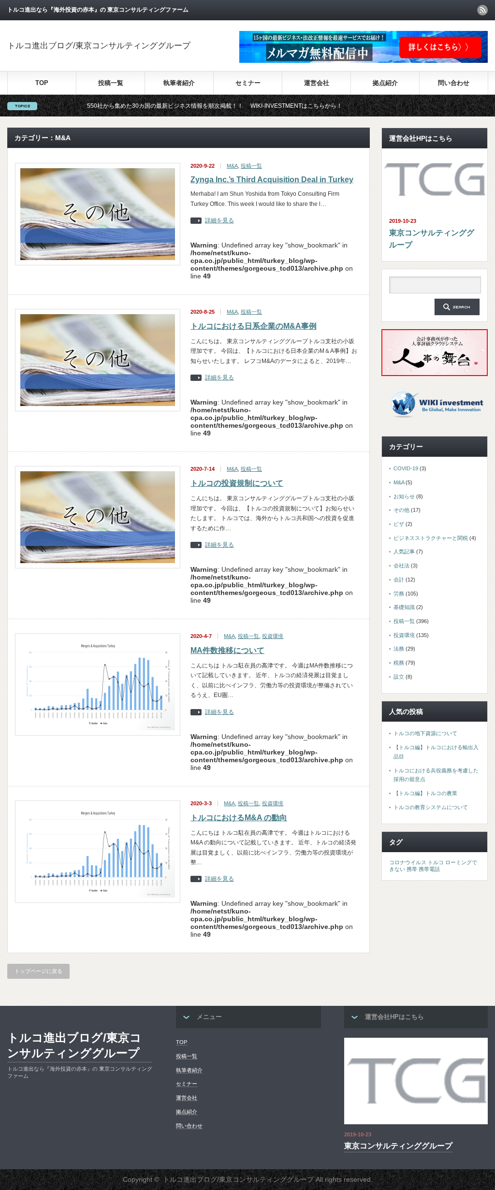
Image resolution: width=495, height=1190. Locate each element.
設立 (398, 677)
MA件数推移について (227, 650)
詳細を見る (219, 221)
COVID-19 (405, 468)
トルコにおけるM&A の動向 (238, 817)
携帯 (412, 869)
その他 (401, 510)
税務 (398, 663)
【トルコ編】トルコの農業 (425, 793)
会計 (398, 579)
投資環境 (272, 636)
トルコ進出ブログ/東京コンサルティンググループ (98, 45)
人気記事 (404, 551)
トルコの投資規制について (236, 483)
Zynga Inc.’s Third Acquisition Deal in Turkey (271, 179)
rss (482, 10)
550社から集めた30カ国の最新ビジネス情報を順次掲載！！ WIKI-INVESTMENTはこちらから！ (181, 105)
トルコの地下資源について (425, 733)
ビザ (398, 524)
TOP (41, 83)
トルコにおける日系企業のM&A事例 (253, 326)
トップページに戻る (38, 971)
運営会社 (316, 83)
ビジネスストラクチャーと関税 (430, 538)
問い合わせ (453, 83)
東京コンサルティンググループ (431, 239)
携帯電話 (429, 869)
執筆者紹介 (179, 83)
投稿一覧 (110, 83)
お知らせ (404, 496)
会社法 (401, 565)
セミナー (248, 83)
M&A (232, 166)
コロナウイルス (407, 862)
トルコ (436, 862)
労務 (398, 593)
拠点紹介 (385, 83)
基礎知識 (404, 607)
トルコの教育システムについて (430, 807)
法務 (398, 649)
